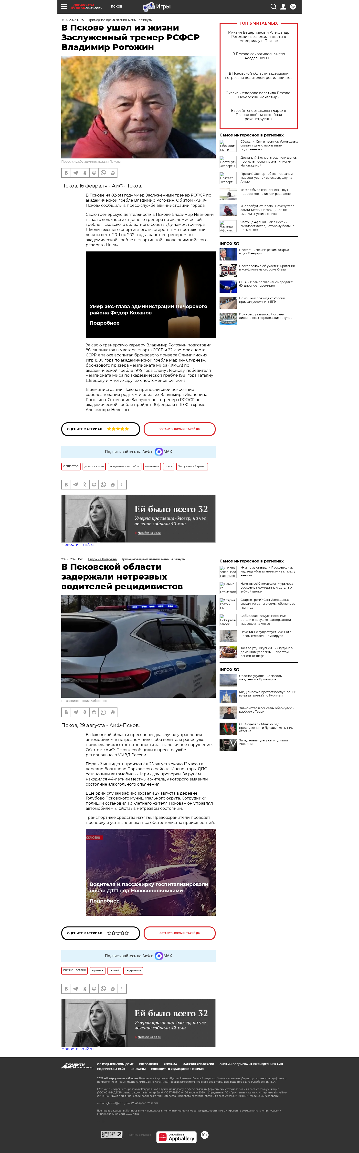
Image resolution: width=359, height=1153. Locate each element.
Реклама (170, 1064)
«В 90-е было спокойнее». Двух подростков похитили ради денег (266, 192)
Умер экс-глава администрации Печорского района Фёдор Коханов (148, 309)
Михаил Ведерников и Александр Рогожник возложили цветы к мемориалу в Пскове (258, 37)
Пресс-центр (148, 1064)
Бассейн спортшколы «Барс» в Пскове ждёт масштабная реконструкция (258, 115)
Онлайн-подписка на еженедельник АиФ (251, 1064)
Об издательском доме (115, 1064)
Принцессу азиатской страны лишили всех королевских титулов (265, 316)
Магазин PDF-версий (198, 1064)
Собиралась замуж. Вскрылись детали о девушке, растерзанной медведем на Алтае (266, 619)
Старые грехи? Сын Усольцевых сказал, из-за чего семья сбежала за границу (268, 603)
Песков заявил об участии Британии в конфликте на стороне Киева (267, 267)
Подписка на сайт (111, 1069)
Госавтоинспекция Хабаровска (84, 701)
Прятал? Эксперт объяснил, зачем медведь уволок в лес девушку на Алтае (267, 177)
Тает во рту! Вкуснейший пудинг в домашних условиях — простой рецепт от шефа (267, 652)
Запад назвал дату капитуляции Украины (263, 742)
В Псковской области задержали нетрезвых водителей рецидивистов (259, 76)
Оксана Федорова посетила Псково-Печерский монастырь (259, 95)
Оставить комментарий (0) (179, 429)
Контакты (138, 1069)
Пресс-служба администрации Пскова (91, 161)
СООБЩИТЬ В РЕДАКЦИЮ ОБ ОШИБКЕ (177, 1069)
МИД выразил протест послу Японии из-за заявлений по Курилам (267, 693)
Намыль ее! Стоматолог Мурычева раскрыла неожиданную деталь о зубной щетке (267, 587)
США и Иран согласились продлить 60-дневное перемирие (266, 283)
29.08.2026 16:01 (72, 559)
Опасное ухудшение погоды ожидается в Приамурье (260, 677)
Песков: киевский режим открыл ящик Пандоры (264, 251)
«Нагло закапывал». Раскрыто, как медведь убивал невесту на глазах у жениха (268, 571)
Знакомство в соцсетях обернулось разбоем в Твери (266, 709)
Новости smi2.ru (77, 544)
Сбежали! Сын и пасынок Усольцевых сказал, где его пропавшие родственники (269, 145)
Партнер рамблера (139, 1134)
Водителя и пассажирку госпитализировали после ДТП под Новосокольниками (149, 887)
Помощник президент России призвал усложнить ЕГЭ (262, 300)
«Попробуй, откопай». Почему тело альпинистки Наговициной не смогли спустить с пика (268, 210)
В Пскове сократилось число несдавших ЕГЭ (258, 56)
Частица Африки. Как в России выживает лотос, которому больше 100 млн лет (267, 226)
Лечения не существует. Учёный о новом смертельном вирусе (266, 634)
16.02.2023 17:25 (72, 20)
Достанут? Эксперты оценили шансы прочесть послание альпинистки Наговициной (269, 161)
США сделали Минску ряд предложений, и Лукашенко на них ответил (266, 728)
